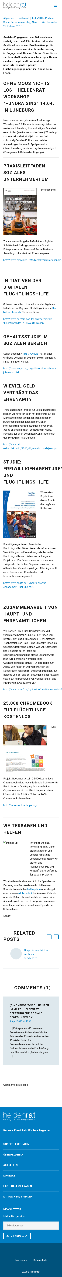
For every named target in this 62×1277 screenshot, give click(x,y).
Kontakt (9, 1175)
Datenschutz (40, 1260)
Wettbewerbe (49, 22)
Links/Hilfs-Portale (43, 18)
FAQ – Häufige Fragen (17, 1186)
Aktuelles (10, 1165)
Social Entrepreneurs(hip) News (20, 22)
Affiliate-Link (25, 893)
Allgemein (8, 18)
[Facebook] (29, 1248)
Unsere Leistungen (16, 1144)
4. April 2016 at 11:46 (20, 1021)
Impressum (21, 1260)
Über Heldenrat (14, 1154)
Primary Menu (56, 5)
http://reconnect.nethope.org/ (20, 805)
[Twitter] (33, 1248)
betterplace (34, 889)
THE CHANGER (30, 353)
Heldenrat (23, 18)
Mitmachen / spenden (17, 1196)
